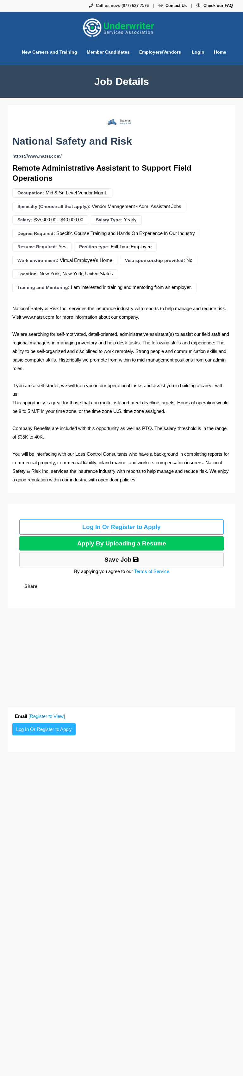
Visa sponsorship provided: (155, 260)
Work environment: (38, 260)
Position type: (94, 246)
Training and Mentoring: (43, 287)
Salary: (24, 219)
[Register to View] (46, 716)
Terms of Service (151, 571)
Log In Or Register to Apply (121, 527)
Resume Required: (37, 246)
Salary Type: (109, 219)
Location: (27, 273)
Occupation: (30, 192)
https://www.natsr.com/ (37, 156)
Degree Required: (36, 233)
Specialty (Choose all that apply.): (53, 206)
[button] (30, 586)
